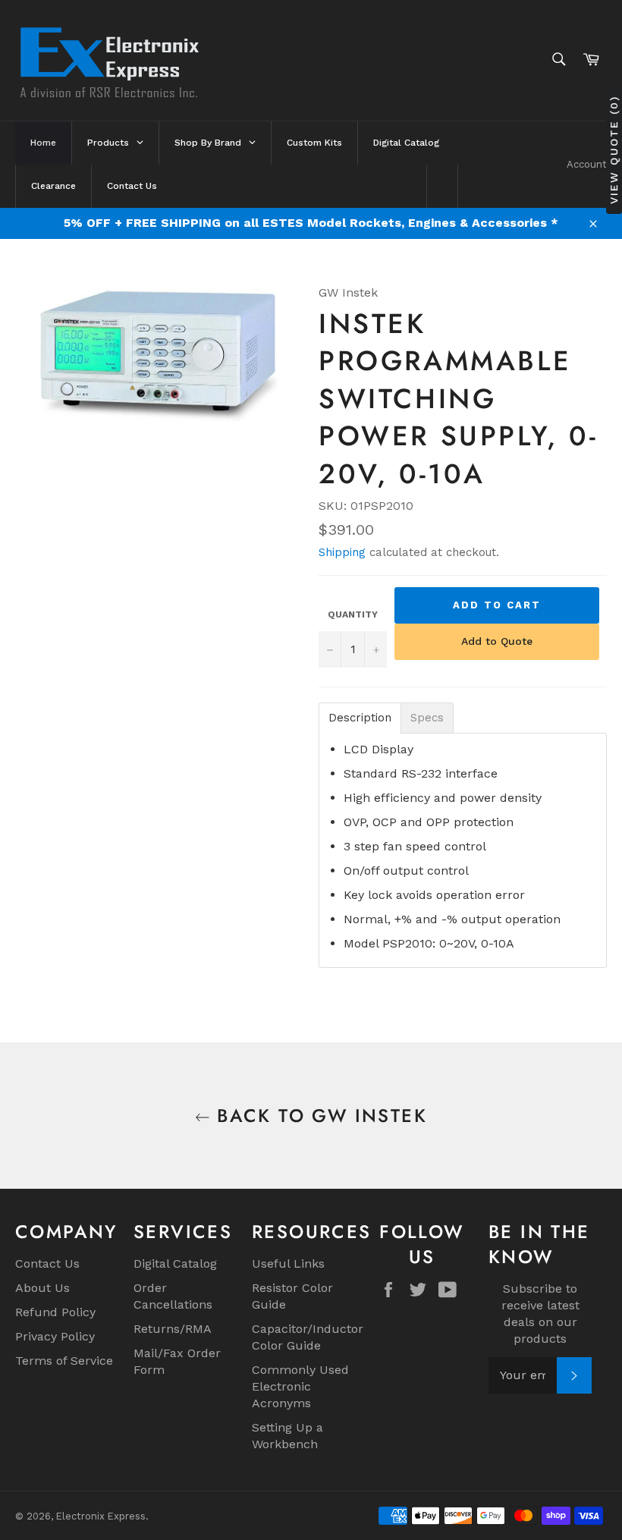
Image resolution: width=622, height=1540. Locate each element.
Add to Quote (496, 641)
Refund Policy (55, 1312)
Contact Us (47, 1263)
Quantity (353, 614)
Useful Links (288, 1263)
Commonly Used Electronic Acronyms (300, 1386)
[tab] (360, 718)
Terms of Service (64, 1360)
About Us (42, 1288)
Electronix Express (101, 1516)
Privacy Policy (55, 1336)
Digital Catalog (175, 1263)
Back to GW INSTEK (318, 1115)
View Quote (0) (614, 149)
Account (587, 164)
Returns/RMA (173, 1329)
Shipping (342, 552)
